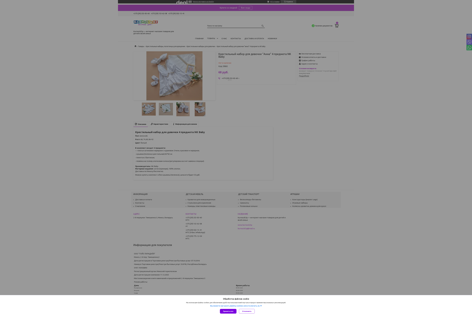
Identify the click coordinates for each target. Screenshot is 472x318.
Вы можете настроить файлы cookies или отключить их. (235, 306)
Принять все (228, 311)
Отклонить (246, 311)
